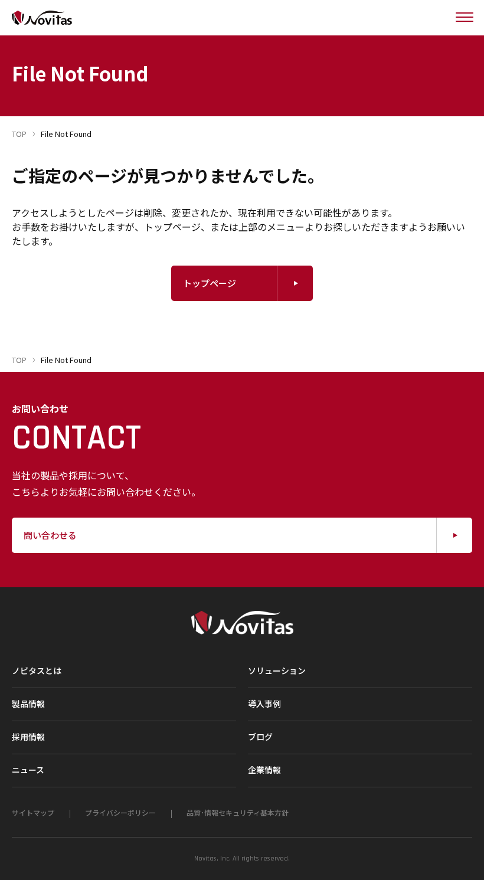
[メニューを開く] (464, 17)
